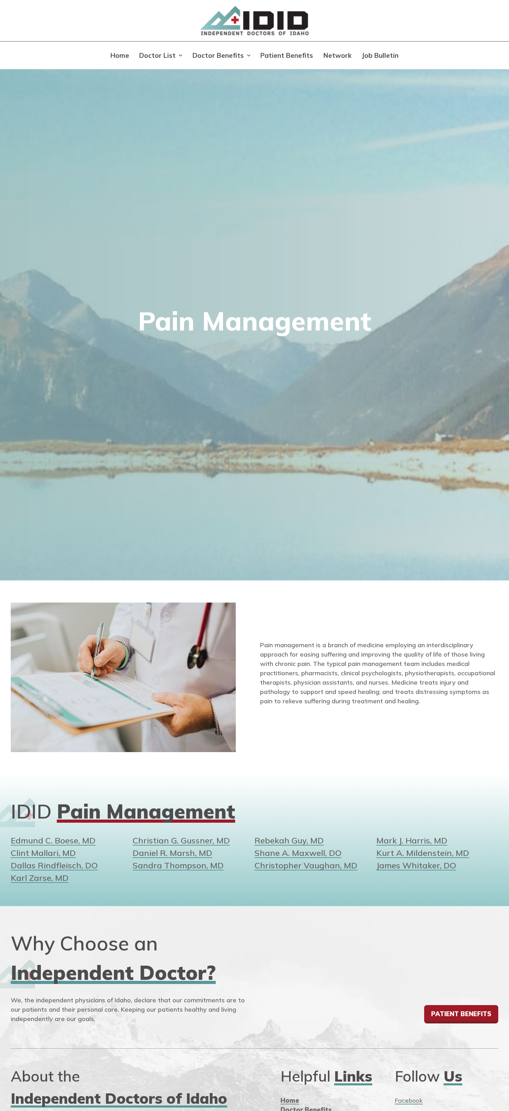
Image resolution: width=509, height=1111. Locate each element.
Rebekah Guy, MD (289, 840)
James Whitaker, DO (416, 865)
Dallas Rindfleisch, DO (54, 865)
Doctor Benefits (218, 55)
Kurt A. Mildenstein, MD (422, 853)
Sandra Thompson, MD (178, 865)
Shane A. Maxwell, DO (297, 853)
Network (337, 55)
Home (119, 55)
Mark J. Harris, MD (411, 840)
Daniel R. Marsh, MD (172, 853)
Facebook (409, 1100)
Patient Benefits (286, 55)
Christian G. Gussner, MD (181, 840)
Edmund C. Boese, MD (53, 840)
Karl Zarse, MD (40, 878)
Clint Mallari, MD (43, 853)
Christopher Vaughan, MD (305, 865)
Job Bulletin (380, 55)
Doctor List (157, 55)
